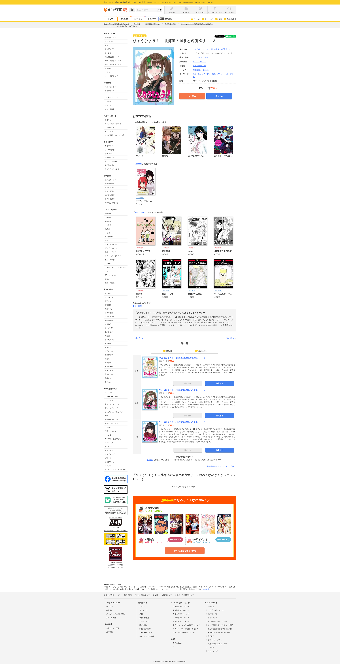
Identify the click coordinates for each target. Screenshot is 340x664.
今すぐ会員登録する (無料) (184, 551)
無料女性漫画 (109, 187)
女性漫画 (108, 214)
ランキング (209, 19)
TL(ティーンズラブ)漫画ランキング (187, 625)
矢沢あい (108, 382)
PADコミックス (141, 212)
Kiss (106, 416)
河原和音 (108, 324)
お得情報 (109, 632)
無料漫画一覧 (109, 184)
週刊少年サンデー (111, 450)
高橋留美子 (109, 363)
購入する (219, 96)
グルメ (107, 279)
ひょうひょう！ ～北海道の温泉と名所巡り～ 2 (182, 390)
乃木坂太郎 (109, 367)
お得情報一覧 (109, 91)
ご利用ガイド (109, 127)
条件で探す (109, 146)
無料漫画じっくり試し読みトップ (137, 595)
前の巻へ (139, 338)
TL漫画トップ (110, 68)
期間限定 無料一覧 (111, 203)
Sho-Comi (108, 446)
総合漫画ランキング (182, 607)
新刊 (220, 19)
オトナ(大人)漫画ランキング (185, 633)
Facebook (178, 643)
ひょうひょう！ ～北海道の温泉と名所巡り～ (211, 49)
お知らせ (108, 120)
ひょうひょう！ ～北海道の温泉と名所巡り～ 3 (182, 422)
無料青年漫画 (109, 195)
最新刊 (169, 351)
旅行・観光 (211, 74)
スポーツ (108, 264)
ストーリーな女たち (112, 396)
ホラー (107, 271)
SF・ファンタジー (111, 275)
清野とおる (109, 351)
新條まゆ (108, 347)
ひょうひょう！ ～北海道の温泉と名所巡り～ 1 (182, 358)
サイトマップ (212, 651)
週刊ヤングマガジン (112, 404)
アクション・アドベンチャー (115, 267)
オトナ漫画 (109, 237)
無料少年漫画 (109, 199)
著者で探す (109, 154)
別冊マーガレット (111, 431)
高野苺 (107, 359)
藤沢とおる (109, 374)
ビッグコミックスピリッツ (114, 412)
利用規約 (211, 636)
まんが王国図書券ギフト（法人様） (220, 629)
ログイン (108, 105)
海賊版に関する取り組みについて (116, 531)
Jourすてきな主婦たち (113, 439)
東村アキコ (109, 370)
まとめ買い (202, 351)
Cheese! (108, 427)
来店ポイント (231, 19)
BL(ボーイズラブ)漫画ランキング (186, 629)
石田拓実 (108, 305)
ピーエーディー (199, 66)
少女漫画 (108, 217)
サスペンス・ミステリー (113, 256)
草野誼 (107, 336)
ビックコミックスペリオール (115, 470)
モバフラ (108, 466)
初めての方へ (109, 131)
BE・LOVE (109, 393)
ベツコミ (108, 435)
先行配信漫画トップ (112, 57)
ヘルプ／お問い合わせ (113, 124)
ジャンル (197, 19)
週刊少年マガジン (111, 420)
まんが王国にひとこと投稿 (114, 135)
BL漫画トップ (110, 72)
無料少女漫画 (109, 191)
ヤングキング (109, 454)
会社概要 (211, 647)
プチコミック (109, 400)
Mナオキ (201, 57)
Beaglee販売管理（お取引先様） (219, 633)
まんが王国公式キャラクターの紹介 (220, 625)
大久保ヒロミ (109, 317)
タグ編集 (138, 306)
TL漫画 (107, 229)
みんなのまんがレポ (112, 169)
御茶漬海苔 (109, 320)
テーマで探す (109, 150)
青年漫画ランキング (182, 618)
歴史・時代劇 (109, 260)
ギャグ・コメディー (112, 248)
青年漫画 (108, 221)
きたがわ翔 (109, 328)
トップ (110, 19)
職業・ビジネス (110, 252)
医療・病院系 (109, 283)
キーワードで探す (111, 161)
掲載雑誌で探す (110, 157)
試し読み (192, 96)
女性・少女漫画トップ (113, 61)
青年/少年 (152, 19)
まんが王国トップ (112, 595)
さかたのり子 (109, 340)
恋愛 (106, 240)
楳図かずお (109, 313)
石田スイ (108, 301)
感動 (194, 74)
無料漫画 (168, 19)
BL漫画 (107, 233)
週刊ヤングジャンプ (112, 423)
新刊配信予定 (109, 49)
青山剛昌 (108, 293)
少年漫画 (108, 225)
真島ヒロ (108, 378)
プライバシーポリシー (216, 640)
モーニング (109, 443)
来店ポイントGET (111, 87)
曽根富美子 (109, 355)
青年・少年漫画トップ (113, 64)
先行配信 (124, 19)
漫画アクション (110, 462)
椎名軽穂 (108, 343)
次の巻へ (230, 338)
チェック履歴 (109, 109)
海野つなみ (109, 309)
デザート (108, 458)
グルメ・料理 (222, 74)
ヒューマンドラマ (111, 244)
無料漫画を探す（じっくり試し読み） (221, 466)
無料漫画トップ (110, 38)
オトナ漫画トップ (111, 76)
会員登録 (108, 101)
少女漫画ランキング (182, 614)
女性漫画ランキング (182, 610)
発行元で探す (109, 165)
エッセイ (201, 74)
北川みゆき (109, 332)
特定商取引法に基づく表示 (217, 644)
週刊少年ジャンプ (111, 408)
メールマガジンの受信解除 (115, 614)
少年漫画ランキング (182, 621)
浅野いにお (109, 297)
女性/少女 (138, 19)
